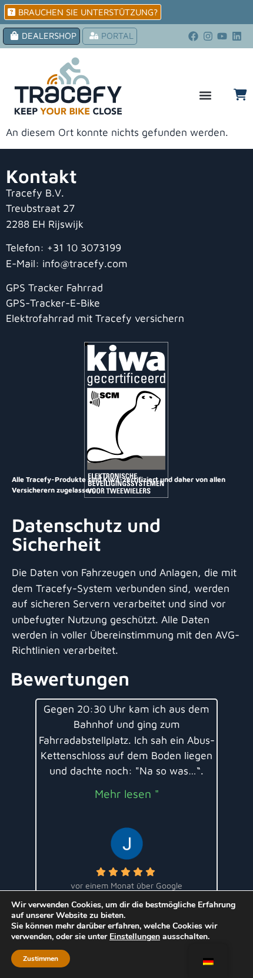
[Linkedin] (237, 36)
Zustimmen (40, 958)
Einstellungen (134, 937)
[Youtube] (222, 36)
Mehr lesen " (127, 793)
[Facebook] (193, 36)
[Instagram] (208, 36)
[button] (205, 95)
